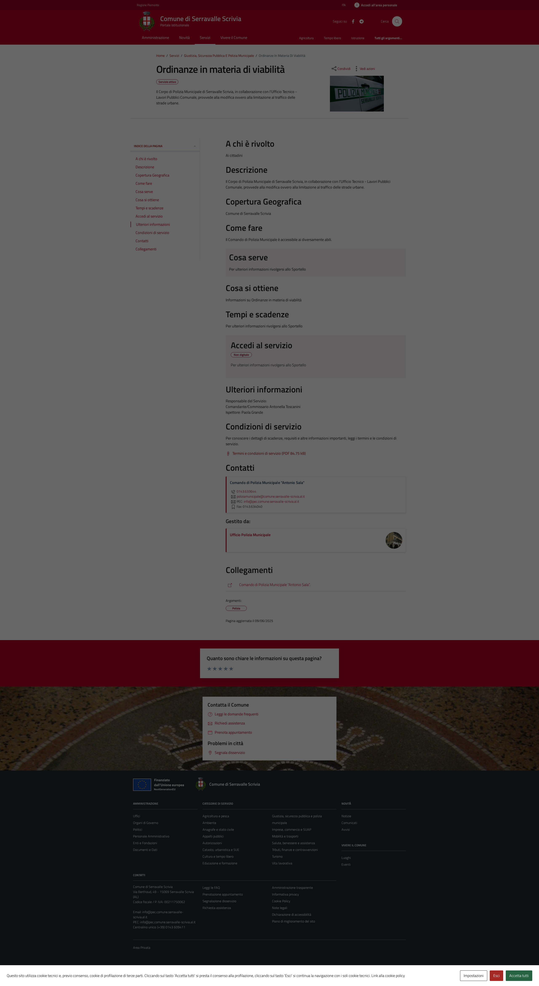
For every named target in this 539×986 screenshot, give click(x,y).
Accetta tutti (519, 975)
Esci (496, 975)
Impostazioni (474, 975)
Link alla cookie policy (388, 975)
